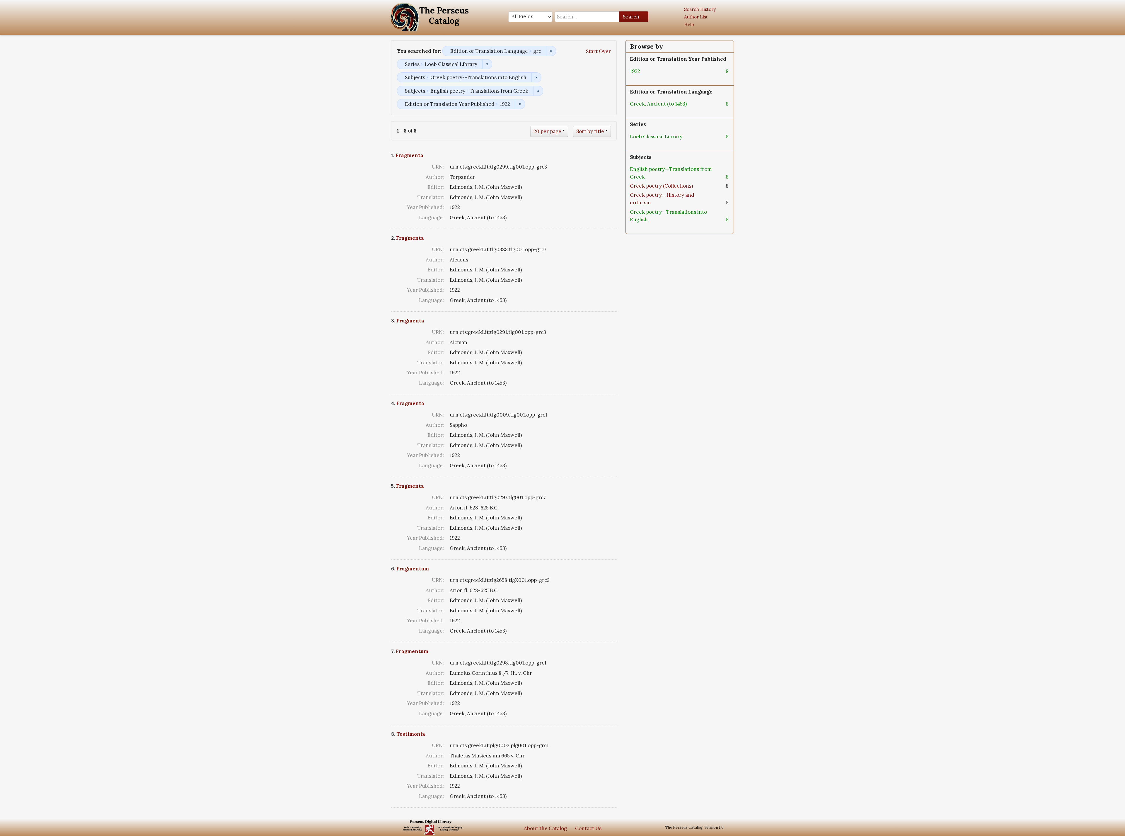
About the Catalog (545, 828)
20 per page (547, 131)
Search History (700, 9)
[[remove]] (644, 71)
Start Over (598, 51)
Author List (696, 17)
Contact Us (588, 828)
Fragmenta (409, 155)
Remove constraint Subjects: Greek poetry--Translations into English (536, 77)
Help (689, 24)
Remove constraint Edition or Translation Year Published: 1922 (520, 104)
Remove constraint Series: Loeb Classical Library (487, 64)
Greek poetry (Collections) (661, 186)
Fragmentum (412, 568)
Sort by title (590, 131)
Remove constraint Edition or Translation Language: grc (551, 51)
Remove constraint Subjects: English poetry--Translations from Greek (538, 91)
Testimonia (410, 734)
